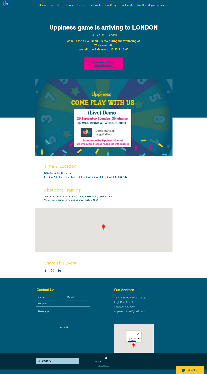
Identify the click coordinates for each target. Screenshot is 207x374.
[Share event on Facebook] (45, 270)
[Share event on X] (52, 270)
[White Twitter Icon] (106, 358)
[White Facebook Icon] (101, 358)
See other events (103, 65)
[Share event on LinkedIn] (59, 270)
